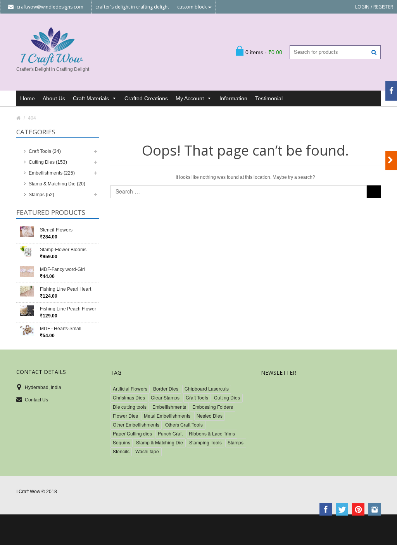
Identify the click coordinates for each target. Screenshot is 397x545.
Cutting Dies (42, 162)
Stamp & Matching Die (52, 184)
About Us (54, 98)
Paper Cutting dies (132, 433)
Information (233, 98)
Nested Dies (210, 415)
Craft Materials (91, 98)
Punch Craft (170, 433)
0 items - (263, 52)
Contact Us (36, 400)
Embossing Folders (212, 406)
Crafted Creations (146, 98)
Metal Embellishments (167, 415)
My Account (190, 98)
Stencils (121, 451)
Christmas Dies (129, 397)
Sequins (121, 442)
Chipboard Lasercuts (207, 388)
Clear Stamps (165, 397)
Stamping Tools (205, 442)
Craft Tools (40, 151)
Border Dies (165, 388)
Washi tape (147, 451)
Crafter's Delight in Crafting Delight (132, 6)
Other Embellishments (136, 424)
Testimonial (269, 98)
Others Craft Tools (184, 424)
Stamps (37, 194)
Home (27, 98)
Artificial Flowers (130, 388)
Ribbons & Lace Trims (212, 433)
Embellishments (45, 173)
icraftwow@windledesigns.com (49, 6)
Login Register (374, 6)
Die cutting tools (130, 406)
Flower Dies (125, 415)
